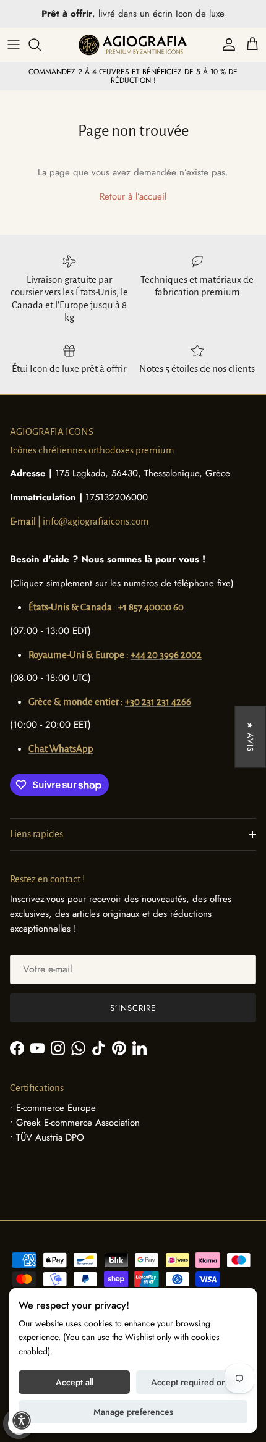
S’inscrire (133, 1008)
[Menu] (13, 44)
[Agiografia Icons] (133, 45)
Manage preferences (133, 1412)
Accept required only (192, 1382)
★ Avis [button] (250, 737)
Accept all (74, 1382)
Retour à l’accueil (133, 196)
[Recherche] (40, 44)
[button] (21, 1420)
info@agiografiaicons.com (96, 521)
